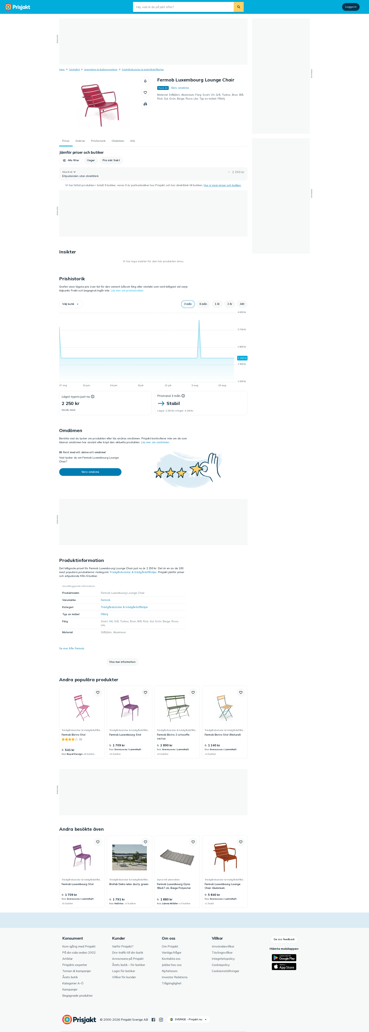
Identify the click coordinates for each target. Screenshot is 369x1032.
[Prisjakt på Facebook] (153, 1019)
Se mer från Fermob (71, 648)
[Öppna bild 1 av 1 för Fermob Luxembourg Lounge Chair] (100, 105)
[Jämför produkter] (145, 104)
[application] (153, 349)
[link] (82, 722)
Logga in (351, 6)
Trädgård (74, 69)
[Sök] (239, 7)
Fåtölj (104, 614)
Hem (62, 69)
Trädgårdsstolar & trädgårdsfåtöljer (143, 69)
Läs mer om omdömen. (155, 442)
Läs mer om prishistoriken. (127, 290)
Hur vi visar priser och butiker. (222, 185)
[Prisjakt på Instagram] (161, 1019)
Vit (111, 621)
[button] (145, 81)
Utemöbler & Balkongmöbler (100, 69)
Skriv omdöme (180, 88)
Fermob (105, 600)
